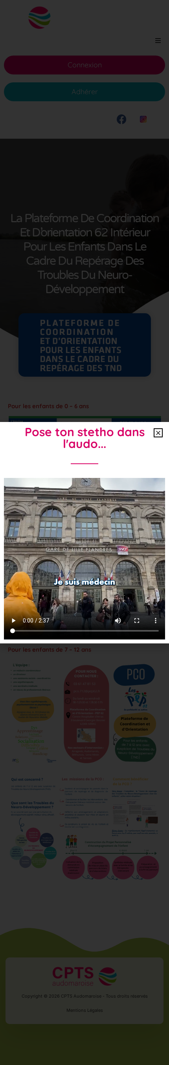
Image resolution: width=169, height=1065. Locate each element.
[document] (84, 532)
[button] (158, 433)
